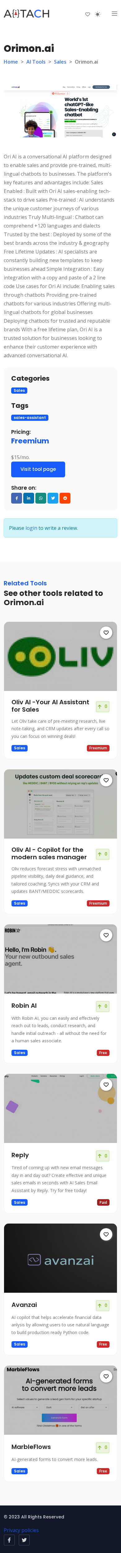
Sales (60, 61)
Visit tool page (38, 469)
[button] (114, 14)
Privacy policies (21, 1530)
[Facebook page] (9, 1540)
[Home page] (27, 14)
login (31, 528)
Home (11, 61)
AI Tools (36, 61)
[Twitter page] (24, 1540)
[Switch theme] (97, 14)
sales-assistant (30, 417)
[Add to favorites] (106, 632)
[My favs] (87, 14)
